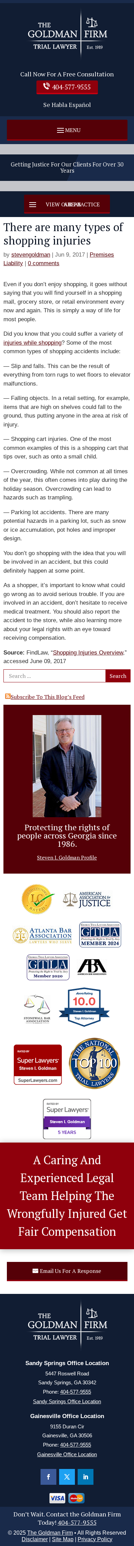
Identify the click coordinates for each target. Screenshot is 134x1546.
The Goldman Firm (50, 1533)
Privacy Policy (95, 1539)
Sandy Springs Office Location (67, 1401)
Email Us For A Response (70, 1271)
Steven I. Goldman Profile (67, 857)
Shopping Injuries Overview (88, 652)
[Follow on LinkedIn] (85, 1477)
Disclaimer (35, 1539)
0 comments (43, 263)
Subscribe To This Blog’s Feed (48, 697)
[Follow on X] (67, 1477)
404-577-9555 (71, 87)
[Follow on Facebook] (48, 1477)
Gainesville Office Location (67, 1454)
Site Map (63, 1539)
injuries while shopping (32, 342)
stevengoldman (30, 254)
